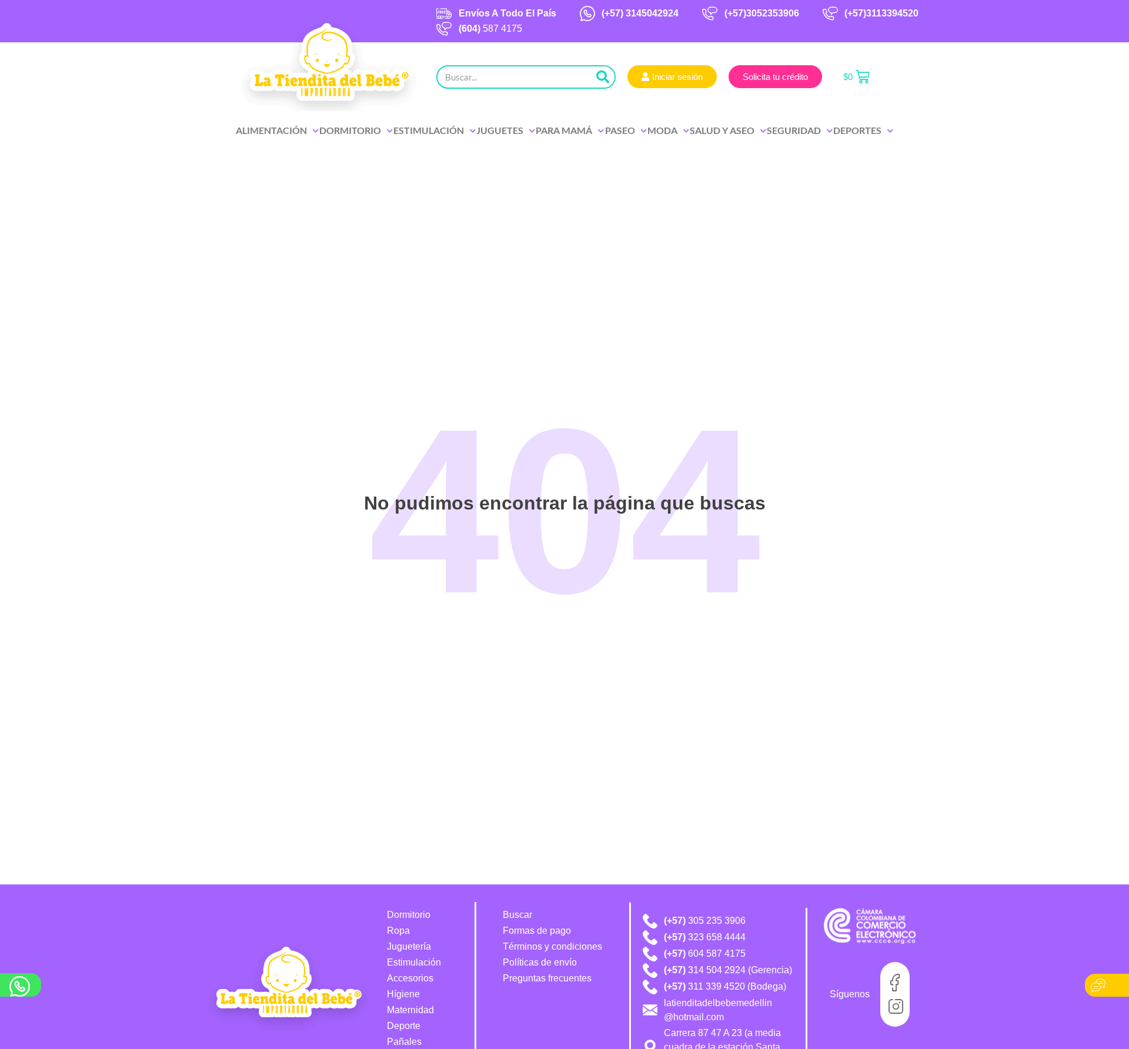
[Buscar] (602, 77)
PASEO (620, 130)
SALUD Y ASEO (722, 130)
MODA (662, 130)
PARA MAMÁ (564, 130)
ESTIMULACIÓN (428, 130)
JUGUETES (499, 130)
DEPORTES (857, 130)
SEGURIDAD (794, 130)
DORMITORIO (350, 130)
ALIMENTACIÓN (271, 130)
